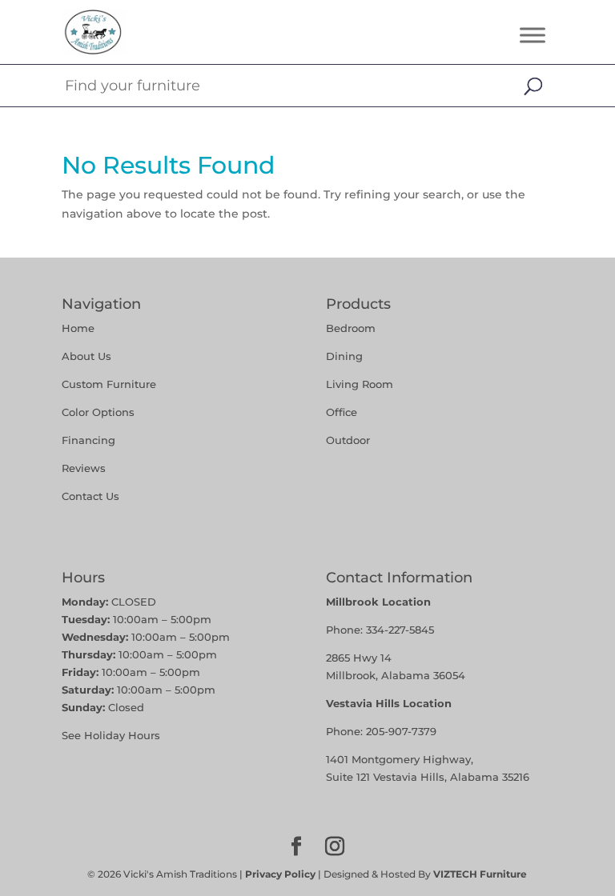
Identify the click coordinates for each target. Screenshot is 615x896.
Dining (346, 356)
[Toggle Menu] (532, 34)
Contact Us (90, 496)
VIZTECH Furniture (480, 874)
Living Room (359, 384)
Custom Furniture (109, 384)
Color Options (98, 412)
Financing (88, 440)
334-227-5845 (400, 629)
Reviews (84, 468)
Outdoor (348, 440)
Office (341, 412)
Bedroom (351, 328)
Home (78, 328)
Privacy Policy (280, 874)
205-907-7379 (401, 731)
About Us (86, 356)
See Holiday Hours (111, 735)
